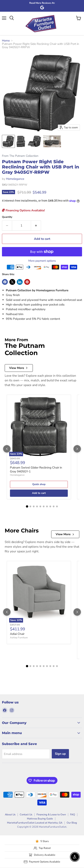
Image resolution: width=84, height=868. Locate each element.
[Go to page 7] (47, 506)
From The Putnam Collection (20, 156)
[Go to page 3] (34, 506)
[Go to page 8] (50, 506)
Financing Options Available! (25, 210)
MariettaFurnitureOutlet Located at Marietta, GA (34, 823)
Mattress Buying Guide (40, 818)
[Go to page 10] (57, 506)
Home (6, 40)
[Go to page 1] (27, 506)
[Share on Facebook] (5, 282)
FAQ (72, 814)
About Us (10, 814)
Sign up (60, 754)
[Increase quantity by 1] (36, 226)
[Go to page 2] (30, 506)
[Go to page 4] (37, 506)
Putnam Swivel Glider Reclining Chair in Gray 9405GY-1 (36, 469)
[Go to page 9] (54, 506)
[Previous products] (7, 449)
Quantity (7, 217)
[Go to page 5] (40, 506)
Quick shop (39, 484)
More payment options (42, 260)
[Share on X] (12, 282)
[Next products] (77, 449)
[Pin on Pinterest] (27, 282)
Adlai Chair (17, 634)
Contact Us (26, 814)
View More (16, 368)
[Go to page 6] (44, 506)
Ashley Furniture (19, 637)
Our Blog (72, 823)
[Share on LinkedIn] (20, 282)
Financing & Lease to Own (51, 814)
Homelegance (15, 179)
